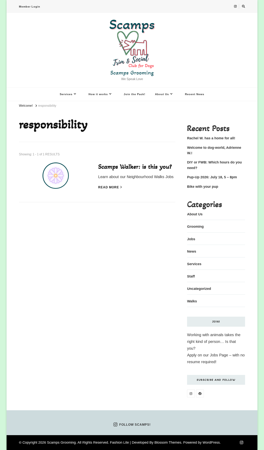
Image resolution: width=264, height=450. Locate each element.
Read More (108, 187)
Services (66, 94)
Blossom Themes (167, 442)
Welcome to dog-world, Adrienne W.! (214, 150)
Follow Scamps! (135, 424)
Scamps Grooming (132, 72)
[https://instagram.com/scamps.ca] (191, 393)
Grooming (195, 226)
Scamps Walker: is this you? (135, 166)
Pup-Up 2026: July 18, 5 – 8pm (212, 177)
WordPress (211, 442)
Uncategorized (199, 289)
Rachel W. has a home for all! (211, 138)
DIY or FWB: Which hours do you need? (214, 165)
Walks (192, 301)
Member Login (29, 6)
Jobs (191, 239)
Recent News (194, 94)
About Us (162, 94)
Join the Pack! (134, 94)
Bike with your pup (202, 187)
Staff (191, 276)
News (191, 251)
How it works (98, 94)
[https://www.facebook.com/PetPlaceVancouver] (200, 393)
